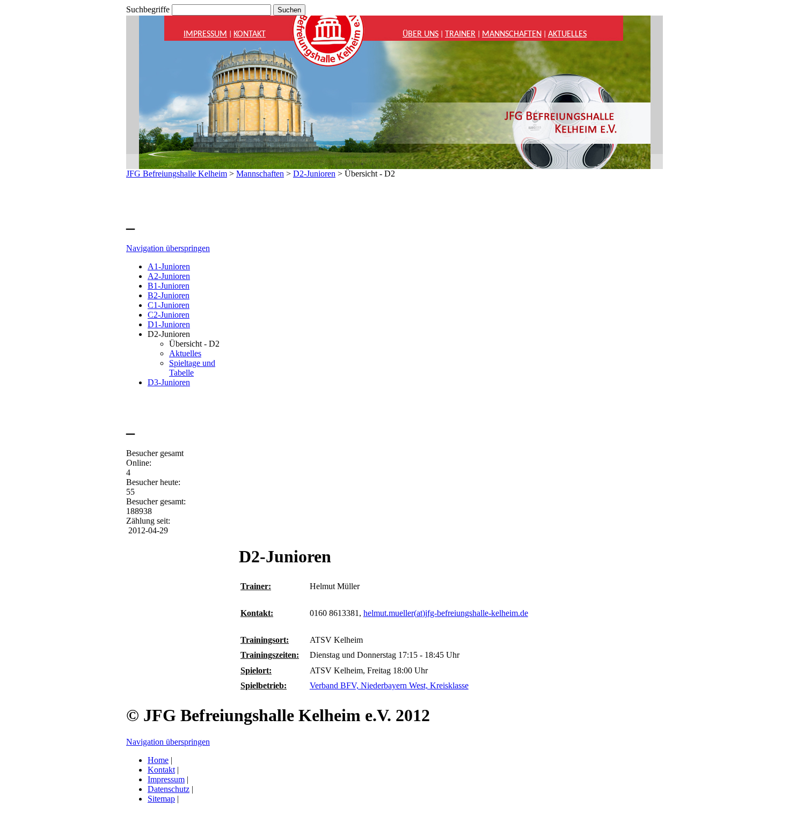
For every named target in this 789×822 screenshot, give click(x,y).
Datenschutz (168, 789)
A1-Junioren (169, 266)
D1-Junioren (169, 324)
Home (158, 760)
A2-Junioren (169, 276)
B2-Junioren (168, 295)
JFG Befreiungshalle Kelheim (176, 173)
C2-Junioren (168, 314)
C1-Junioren (168, 305)
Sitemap (161, 798)
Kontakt (161, 769)
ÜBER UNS (421, 34)
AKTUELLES (567, 34)
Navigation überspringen (168, 248)
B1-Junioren (168, 285)
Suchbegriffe (148, 9)
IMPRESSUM (205, 34)
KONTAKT (249, 34)
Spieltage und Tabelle (192, 367)
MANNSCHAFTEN (512, 34)
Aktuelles (185, 353)
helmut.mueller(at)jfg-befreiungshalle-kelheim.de (445, 613)
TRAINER (460, 34)
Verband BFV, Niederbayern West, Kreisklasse (389, 685)
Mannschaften (260, 173)
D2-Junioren (314, 173)
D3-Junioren (169, 382)
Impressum (166, 779)
